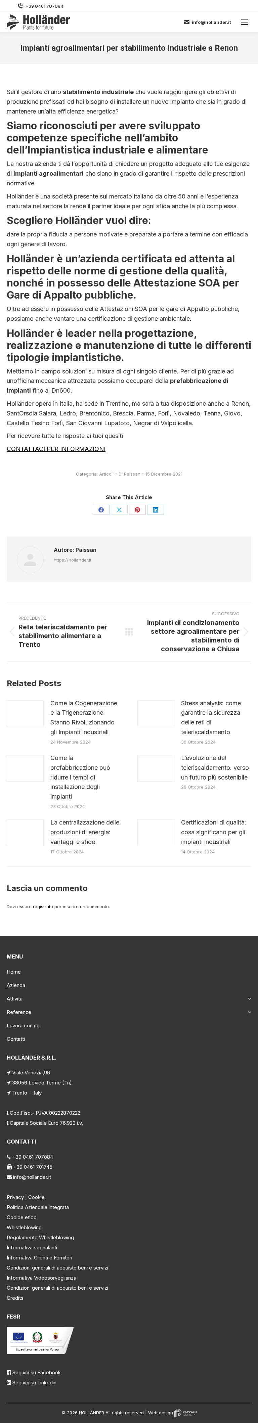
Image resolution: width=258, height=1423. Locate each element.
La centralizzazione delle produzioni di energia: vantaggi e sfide (84, 832)
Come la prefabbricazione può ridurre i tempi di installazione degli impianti (80, 777)
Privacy (15, 1197)
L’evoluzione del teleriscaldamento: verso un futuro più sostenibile (215, 767)
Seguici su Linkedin (34, 1382)
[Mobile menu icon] (244, 22)
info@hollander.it (211, 22)
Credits (15, 1298)
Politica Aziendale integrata (38, 1207)
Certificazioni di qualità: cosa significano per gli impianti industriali (213, 832)
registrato (43, 906)
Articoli (106, 474)
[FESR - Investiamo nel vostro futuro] (40, 1352)
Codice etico (22, 1217)
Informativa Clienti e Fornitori (39, 1257)
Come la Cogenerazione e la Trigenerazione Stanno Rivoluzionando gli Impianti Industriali (83, 718)
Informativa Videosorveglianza (41, 1278)
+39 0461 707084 (44, 6)
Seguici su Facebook (36, 1372)
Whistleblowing (24, 1227)
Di (129, 474)
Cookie (36, 1197)
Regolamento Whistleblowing (40, 1237)
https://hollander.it (72, 560)
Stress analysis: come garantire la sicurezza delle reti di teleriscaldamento (211, 718)
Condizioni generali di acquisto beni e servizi (57, 1267)
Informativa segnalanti (32, 1247)
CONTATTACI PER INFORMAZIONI (56, 448)
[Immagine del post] (25, 713)
